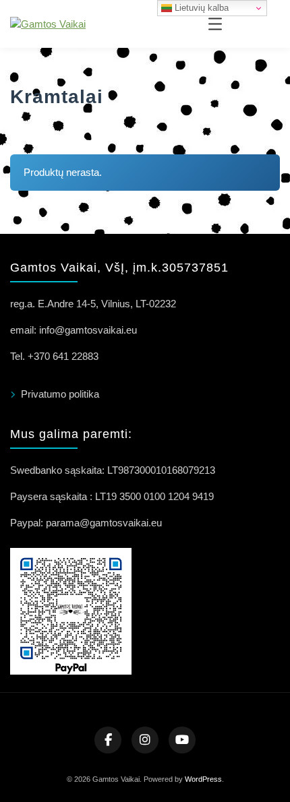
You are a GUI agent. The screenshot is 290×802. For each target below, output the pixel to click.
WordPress (203, 779)
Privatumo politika (60, 394)
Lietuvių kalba (200, 8)
